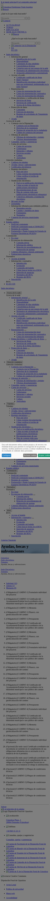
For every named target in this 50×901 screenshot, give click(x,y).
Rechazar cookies (30, 455)
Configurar (7, 455)
